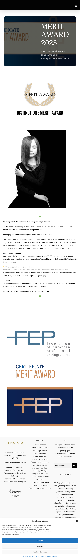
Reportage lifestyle (40, 471)
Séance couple (40, 453)
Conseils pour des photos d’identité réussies (65, 454)
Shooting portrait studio (65, 515)
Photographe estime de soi (64, 483)
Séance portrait (40, 445)
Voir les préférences (40, 552)
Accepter (40, 540)
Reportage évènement (40, 462)
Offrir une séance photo (40, 482)
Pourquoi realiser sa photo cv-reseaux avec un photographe (65, 448)
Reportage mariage (40, 465)
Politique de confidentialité (49, 556)
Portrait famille (69, 512)
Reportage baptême (40, 468)
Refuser (40, 546)
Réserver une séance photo (40, 488)
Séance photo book (40, 456)
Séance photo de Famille (40, 448)
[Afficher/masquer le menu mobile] (76, 6)
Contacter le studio (39, 485)
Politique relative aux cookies (31, 556)
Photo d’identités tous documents (40, 478)
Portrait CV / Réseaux (39, 459)
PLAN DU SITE (65, 475)
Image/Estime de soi (40, 474)
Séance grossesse (40, 450)
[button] (77, 521)
